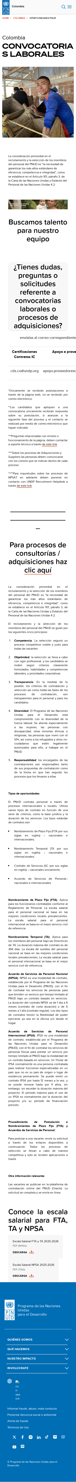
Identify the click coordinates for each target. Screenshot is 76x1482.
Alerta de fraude (17, 1421)
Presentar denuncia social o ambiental (31, 1415)
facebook (22, 1437)
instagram (30, 1437)
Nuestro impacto (21, 1358)
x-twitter (14, 1437)
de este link (24, 486)
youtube (14, 1446)
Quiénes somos (19, 1339)
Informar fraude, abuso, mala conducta (32, 1408)
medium (22, 1446)
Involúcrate (17, 1368)
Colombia (18, 6)
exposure (63, 1437)
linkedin (39, 1437)
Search (63, 7)
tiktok (47, 1437)
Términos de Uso (18, 1427)
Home (5, 18)
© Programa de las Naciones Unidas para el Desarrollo (32, 1463)
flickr (55, 1437)
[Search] (17, 1390)
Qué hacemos (18, 1349)
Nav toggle (70, 6)
